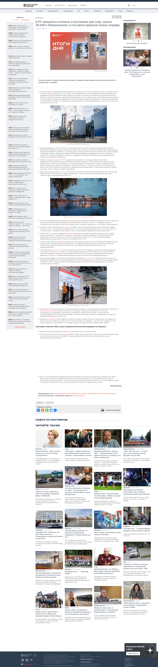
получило (63, 172)
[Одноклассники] (119, 16)
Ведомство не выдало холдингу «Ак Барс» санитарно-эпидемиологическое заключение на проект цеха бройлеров (49, 578)
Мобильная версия (86, 659)
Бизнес (86, 11)
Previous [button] (124, 31)
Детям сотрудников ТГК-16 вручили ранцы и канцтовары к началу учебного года (19, 278)
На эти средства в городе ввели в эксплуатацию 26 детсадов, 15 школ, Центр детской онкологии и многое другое (78, 537)
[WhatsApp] (46, 410)
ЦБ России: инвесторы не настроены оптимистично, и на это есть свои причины (20, 263)
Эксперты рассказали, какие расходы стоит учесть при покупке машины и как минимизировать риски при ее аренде (137, 569)
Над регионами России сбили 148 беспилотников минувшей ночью (20, 298)
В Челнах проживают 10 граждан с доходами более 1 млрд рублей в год (19, 197)
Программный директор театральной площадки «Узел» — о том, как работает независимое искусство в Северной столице (48, 457)
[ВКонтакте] (114, 16)
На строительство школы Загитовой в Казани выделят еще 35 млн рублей (20, 291)
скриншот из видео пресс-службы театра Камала (80, 217)
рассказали (50, 319)
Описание (128, 662)
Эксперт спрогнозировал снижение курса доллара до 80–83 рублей (19, 231)
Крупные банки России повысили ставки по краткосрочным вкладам (18, 270)
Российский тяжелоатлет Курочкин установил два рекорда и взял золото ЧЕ (20, 146)
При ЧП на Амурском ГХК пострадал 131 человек (18, 103)
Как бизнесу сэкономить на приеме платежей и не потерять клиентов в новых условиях (49, 538)
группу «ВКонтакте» (73, 393)
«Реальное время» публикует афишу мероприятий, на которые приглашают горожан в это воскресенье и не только (107, 536)
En (134, 5)
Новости (48, 5)
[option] (137, 31)
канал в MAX (86, 393)
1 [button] (133, 41)
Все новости (25, 19)
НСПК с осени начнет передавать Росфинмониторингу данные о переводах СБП (19, 189)
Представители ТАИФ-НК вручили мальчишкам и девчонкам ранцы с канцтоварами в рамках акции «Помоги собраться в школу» (77, 576)
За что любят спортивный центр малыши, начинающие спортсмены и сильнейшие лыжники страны (136, 456)
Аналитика (28, 11)
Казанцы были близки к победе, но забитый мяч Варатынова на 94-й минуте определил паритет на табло (107, 499)
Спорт (120, 11)
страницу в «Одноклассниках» (104, 393)
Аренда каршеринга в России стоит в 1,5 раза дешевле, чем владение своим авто (20, 174)
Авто (78, 11)
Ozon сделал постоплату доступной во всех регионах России (20, 160)
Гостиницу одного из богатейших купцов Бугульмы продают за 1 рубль (18, 210)
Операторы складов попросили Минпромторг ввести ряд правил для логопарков (19, 306)
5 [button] (142, 68)
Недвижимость (68, 11)
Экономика (39, 11)
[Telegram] (51, 410)
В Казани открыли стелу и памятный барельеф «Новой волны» (20, 204)
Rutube (74, 395)
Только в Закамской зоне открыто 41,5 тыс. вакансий (137, 532)
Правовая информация (129, 659)
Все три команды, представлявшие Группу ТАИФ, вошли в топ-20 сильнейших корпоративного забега (49, 617)
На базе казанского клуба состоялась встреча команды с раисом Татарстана (78, 455)
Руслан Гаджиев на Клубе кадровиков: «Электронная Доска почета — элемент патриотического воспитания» (20, 71)
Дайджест (40, 18)
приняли (50, 93)
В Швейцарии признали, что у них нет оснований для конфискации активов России (20, 182)
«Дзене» (82, 395)
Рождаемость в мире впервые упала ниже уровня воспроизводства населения (20, 89)
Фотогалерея (60, 5)
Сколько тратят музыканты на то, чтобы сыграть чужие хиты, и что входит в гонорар (136, 495)
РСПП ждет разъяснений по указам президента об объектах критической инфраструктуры (19, 129)
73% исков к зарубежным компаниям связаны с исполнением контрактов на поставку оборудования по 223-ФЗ (137, 608)
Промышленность (53, 11)
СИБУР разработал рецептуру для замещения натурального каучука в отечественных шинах (106, 613)
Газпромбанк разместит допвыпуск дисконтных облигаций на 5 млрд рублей (19, 63)
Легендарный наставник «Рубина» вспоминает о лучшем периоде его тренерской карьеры (107, 574)
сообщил (89, 258)
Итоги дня (50, 402)
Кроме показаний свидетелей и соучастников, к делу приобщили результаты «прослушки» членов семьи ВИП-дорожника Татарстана (77, 495)
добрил (61, 242)
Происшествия (40, 571)
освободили (66, 331)
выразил (69, 221)
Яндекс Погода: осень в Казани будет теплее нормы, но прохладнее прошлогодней (19, 27)
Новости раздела (20, 327)
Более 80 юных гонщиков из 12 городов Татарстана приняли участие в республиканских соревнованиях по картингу (48, 497)
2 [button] (136, 41)
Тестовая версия (85, 662)
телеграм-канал (59, 393)
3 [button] (138, 41)
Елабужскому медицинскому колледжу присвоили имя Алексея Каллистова (19, 97)
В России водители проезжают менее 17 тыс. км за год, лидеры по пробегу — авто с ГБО (20, 223)
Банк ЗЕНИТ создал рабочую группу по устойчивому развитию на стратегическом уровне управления (19, 254)
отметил (57, 148)
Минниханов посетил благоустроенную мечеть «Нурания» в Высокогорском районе (20, 238)
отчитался (57, 250)
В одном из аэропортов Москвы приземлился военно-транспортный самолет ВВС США (19, 167)
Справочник (72, 5)
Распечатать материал (113, 410)
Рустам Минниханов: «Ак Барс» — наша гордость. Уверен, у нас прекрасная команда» (19, 110)
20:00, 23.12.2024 (41, 28)
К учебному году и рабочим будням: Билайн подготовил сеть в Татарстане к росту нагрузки (19, 154)
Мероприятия (109, 11)
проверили (58, 160)
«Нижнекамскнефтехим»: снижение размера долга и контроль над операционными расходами (18, 81)
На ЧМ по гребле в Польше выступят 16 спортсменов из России (20, 47)
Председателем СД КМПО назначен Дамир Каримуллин (18, 284)
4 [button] (141, 41)
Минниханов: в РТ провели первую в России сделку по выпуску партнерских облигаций (20, 321)
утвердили (70, 233)
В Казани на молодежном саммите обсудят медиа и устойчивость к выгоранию (18, 34)
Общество (130, 11)
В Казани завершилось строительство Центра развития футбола (19, 246)
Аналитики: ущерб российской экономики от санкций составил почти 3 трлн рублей (20, 313)
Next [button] (149, 31)
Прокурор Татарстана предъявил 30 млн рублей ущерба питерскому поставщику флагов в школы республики (78, 615)
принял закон (64, 227)
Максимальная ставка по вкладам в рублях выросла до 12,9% (20, 136)
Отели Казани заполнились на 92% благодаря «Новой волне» (20, 41)
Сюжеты (83, 5)
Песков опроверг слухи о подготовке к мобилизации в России (20, 217)
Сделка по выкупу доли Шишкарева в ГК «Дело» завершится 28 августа (18, 117)
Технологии (97, 11)
